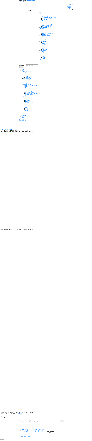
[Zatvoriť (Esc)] (3, 439)
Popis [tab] (4, 414)
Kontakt (22, 117)
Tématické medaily (20, 413)
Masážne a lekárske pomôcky (47, 25)
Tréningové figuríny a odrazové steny (49, 17)
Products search (31, 8)
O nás (22, 427)
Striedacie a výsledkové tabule (47, 33)
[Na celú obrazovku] (1, 439)
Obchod (39, 14)
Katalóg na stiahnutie (25, 431)
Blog (39, 60)
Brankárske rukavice (44, 28)
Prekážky (43, 20)
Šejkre (43, 48)
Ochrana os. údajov (24, 430)
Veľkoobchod (23, 432)
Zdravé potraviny (45, 49)
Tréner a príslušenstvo (44, 27)
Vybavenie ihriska (45, 34)
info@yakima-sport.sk (31, 0)
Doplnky (43, 40)
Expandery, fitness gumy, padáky (48, 24)
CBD (43, 42)
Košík (69, 8)
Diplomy (43, 51)
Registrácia (69, 6)
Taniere (43, 58)
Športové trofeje (43, 50)
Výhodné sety (40, 59)
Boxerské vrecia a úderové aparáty (48, 37)
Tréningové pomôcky (44, 16)
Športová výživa (43, 41)
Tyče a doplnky (45, 21)
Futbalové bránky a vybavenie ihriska (47, 29)
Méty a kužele (44, 19)
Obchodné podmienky (25, 428)
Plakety (43, 56)
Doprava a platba (24, 429)
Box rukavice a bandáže (46, 36)
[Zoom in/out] (0, 439)
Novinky (39, 13)
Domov (39, 12)
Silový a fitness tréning (44, 22)
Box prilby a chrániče (46, 39)
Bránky (26, 86)
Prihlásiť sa (69, 7)
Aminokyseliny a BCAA (46, 47)
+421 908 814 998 (50, 427)
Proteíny (43, 43)
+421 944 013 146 (22, 1)
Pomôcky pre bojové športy (45, 35)
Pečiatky (43, 55)
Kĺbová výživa (44, 44)
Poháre (43, 57)
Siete (43, 32)
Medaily (43, 53)
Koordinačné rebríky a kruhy (47, 18)
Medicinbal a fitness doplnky (47, 26)
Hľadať (30, 10)
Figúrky (43, 52)
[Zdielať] (2, 439)
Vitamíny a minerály (45, 45)
